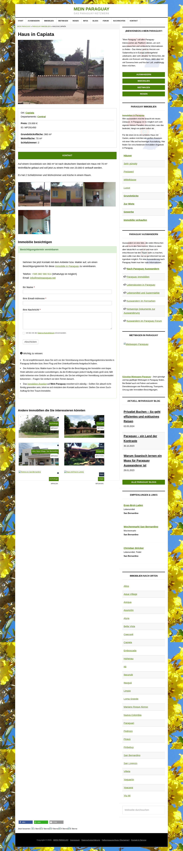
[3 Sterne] (54, 828)
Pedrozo (128, 731)
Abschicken (30, 341)
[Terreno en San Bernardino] (30, 472)
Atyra (126, 618)
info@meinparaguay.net (43, 278)
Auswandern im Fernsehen (141, 301)
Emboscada (130, 650)
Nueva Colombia (132, 715)
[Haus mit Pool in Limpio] (74, 472)
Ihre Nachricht (32, 309)
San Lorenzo (130, 763)
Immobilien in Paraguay (133, 115)
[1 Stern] (35, 828)
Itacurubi (128, 674)
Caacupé (128, 634)
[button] (26, 822)
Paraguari (129, 723)
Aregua (127, 602)
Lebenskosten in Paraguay (141, 284)
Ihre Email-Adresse (34, 298)
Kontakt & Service (138, 840)
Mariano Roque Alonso (136, 707)
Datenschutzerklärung (46, 333)
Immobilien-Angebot (37, 384)
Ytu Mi (127, 795)
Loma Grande (131, 699)
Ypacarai (128, 787)
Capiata (29, 112)
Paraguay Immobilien (41, 26)
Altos (126, 586)
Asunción (129, 610)
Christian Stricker (134, 548)
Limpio (127, 691)
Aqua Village (130, 594)
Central (41, 116)
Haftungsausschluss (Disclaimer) (116, 840)
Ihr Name (29, 287)
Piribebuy (129, 747)
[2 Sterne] (44, 828)
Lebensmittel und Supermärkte (143, 293)
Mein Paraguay (91, 9)
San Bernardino (132, 755)
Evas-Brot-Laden (133, 505)
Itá (125, 666)
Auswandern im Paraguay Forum (144, 321)
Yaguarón (129, 779)
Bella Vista (129, 626)
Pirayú (127, 739)
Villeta (127, 771)
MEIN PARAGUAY (60, 840)
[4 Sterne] (63, 828)
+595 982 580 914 (41, 274)
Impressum (75, 840)
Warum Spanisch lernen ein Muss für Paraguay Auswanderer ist (143, 460)
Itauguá (128, 682)
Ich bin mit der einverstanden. (45, 333)
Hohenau (128, 658)
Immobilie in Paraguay (67, 266)
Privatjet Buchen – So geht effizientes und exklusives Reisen (142, 416)
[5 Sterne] (72, 828)
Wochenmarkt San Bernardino (141, 526)
